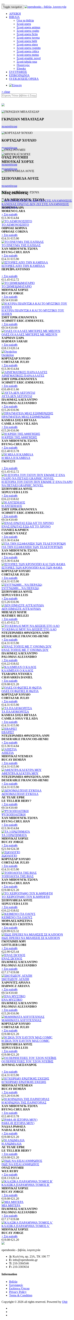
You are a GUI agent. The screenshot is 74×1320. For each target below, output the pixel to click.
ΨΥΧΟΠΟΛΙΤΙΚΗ (14, 814)
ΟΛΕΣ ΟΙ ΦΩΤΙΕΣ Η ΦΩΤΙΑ (20, 691)
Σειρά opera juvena (28, 37)
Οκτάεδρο (8, 355)
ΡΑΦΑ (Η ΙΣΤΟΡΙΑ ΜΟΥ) (18, 1123)
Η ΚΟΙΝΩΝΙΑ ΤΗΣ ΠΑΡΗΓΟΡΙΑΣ (24, 1102)
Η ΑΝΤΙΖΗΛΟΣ (12, 506)
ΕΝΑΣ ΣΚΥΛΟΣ (12, 958)
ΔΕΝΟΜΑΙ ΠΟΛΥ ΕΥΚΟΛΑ (20, 794)
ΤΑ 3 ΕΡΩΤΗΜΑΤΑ (14, 835)
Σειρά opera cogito (28, 30)
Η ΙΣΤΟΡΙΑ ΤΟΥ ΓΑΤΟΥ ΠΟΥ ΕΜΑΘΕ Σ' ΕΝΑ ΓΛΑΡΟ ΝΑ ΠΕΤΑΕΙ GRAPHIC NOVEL (37, 483)
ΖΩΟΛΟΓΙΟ (9, 855)
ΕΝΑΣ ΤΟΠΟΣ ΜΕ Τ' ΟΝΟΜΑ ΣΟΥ (25, 650)
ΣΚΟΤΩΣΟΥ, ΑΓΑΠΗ (15, 979)
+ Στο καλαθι (9, 214)
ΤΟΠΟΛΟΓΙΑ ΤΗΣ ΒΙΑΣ (18, 876)
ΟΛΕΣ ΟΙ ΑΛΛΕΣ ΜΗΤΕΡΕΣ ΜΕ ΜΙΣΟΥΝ (29, 334)
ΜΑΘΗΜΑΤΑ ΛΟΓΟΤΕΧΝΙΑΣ (21, 1020)
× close (6, 91)
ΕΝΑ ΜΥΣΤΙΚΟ (12, 999)
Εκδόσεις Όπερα (19, 1288)
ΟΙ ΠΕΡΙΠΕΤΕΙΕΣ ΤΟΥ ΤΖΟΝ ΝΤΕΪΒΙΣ (27, 1061)
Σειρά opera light (27, 41)
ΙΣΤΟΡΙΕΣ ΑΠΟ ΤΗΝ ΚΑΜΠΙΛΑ (23, 265)
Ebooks (21, 68)
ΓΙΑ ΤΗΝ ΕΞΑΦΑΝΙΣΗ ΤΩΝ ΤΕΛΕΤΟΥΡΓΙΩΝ (32, 547)
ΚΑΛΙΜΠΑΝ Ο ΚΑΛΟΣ (17, 670)
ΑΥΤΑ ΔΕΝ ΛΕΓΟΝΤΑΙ (17, 396)
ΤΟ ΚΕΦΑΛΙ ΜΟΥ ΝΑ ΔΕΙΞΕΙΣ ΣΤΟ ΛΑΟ (29, 629)
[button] (14, 17)
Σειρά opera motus (28, 54)
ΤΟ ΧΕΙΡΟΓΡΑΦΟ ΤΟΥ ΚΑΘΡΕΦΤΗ (26, 896)
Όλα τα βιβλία (25, 20)
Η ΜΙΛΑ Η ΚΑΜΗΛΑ (16, 457)
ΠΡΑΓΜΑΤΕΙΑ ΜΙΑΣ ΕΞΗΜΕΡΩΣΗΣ (26, 416)
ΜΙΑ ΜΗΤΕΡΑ (11, 1205)
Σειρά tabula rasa (27, 61)
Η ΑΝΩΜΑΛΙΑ (12, 1143)
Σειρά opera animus (28, 27)
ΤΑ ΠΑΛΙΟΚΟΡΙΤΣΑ (15, 711)
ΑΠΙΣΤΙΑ (8, 752)
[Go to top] (3, 4)
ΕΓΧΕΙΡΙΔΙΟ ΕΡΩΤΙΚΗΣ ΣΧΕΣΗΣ (24, 1082)
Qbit (64, 1301)
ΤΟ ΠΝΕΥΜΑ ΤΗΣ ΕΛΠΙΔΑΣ (21, 245)
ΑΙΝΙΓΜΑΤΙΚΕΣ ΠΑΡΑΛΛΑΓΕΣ (23, 375)
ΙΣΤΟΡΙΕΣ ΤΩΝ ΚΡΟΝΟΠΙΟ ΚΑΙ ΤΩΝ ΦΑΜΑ (32, 567)
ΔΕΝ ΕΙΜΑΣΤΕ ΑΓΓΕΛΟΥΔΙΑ (21, 608)
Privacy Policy (18, 1292)
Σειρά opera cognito (29, 48)
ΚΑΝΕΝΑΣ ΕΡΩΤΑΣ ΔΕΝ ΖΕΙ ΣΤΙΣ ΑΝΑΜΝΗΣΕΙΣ (35, 204)
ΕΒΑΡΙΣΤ (8, 732)
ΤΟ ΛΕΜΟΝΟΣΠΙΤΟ (15, 224)
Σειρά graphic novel (29, 58)
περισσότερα (9, 126)
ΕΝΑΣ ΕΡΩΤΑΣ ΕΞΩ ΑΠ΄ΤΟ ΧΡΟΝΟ (26, 526)
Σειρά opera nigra (27, 44)
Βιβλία (13, 1281)
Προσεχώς (23, 65)
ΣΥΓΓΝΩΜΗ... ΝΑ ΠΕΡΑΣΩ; (20, 588)
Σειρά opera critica (28, 51)
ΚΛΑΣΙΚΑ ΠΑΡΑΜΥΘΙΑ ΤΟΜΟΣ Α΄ (26, 1226)
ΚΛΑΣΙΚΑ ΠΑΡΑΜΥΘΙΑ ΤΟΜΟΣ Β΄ (26, 1184)
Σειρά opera (24, 24)
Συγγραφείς (16, 1285)
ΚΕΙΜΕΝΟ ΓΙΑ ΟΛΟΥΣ (17, 917)
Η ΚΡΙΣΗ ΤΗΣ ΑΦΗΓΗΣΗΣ (19, 437)
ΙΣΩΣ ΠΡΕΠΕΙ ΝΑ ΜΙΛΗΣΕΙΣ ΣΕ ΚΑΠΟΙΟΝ (31, 938)
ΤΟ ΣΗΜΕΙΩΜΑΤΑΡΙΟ (17, 286)
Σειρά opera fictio (27, 34)
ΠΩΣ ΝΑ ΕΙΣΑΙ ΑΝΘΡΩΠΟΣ (20, 1164)
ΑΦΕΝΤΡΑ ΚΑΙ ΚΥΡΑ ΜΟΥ (20, 773)
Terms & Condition (20, 1295)
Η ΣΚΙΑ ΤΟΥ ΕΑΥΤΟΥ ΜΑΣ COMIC (26, 1040)
